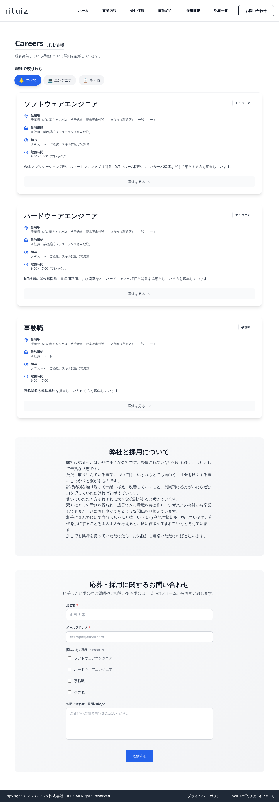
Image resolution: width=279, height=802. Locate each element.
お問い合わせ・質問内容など (86, 704)
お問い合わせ (256, 10)
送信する (139, 755)
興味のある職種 (86, 650)
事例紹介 (165, 10)
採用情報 (193, 10)
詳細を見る (136, 181)
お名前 (72, 605)
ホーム (83, 10)
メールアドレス (78, 627)
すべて (28, 80)
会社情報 (137, 10)
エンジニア (60, 80)
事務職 (91, 80)
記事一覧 (221, 10)
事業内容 (109, 10)
